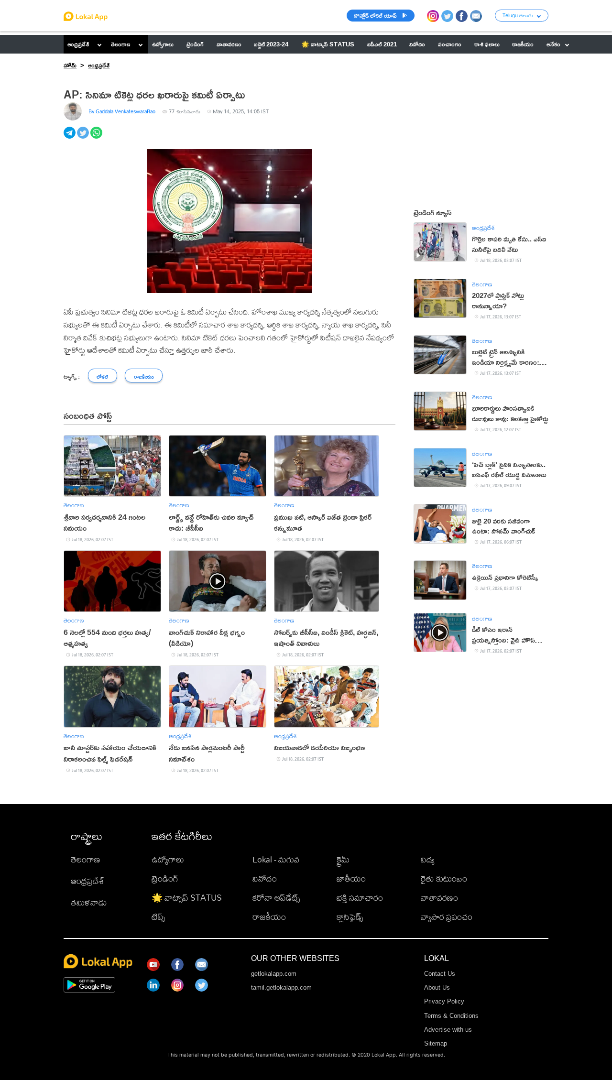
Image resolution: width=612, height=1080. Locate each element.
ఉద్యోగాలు (168, 859)
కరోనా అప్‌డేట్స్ (276, 897)
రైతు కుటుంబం (444, 878)
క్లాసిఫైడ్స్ (350, 916)
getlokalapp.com (273, 973)
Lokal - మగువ (275, 859)
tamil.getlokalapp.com (281, 987)
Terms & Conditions (451, 1015)
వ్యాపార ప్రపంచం (446, 916)
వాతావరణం (439, 897)
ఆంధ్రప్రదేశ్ (78, 44)
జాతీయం (351, 878)
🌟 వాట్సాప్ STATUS (187, 897)
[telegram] (70, 138)
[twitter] (83, 138)
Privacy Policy (444, 1001)
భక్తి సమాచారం (360, 897)
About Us (437, 987)
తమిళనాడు (89, 902)
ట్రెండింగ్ (165, 878)
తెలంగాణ (120, 44)
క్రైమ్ (343, 859)
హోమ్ (70, 65)
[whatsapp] (97, 138)
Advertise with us (448, 1029)
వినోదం (264, 878)
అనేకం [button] (553, 44)
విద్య (428, 859)
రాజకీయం (269, 916)
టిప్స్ (158, 916)
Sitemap (435, 1043)
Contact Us (439, 973)
